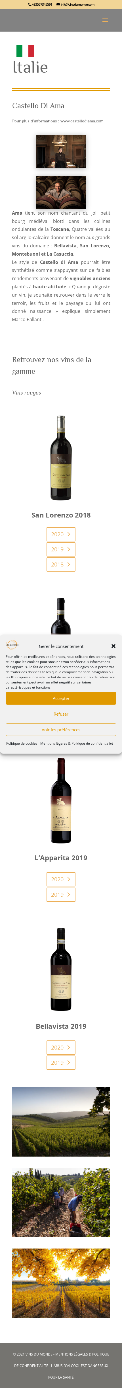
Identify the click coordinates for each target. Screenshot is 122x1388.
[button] (113, 646)
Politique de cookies (21, 743)
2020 (57, 534)
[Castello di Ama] (61, 1154)
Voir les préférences (61, 729)
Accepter (61, 698)
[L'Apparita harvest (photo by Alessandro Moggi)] (61, 1234)
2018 (57, 564)
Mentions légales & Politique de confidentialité (76, 743)
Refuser (61, 714)
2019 (57, 549)
